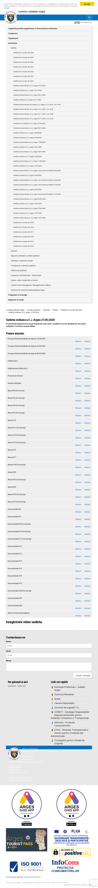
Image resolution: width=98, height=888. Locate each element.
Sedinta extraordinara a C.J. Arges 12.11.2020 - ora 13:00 (33, 109)
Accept (87, 3)
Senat (57, 698)
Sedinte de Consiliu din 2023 (23, 67)
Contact (65, 883)
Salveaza (87, 341)
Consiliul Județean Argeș (15, 310)
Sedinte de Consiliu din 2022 (23, 72)
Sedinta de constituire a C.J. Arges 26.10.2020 (29, 123)
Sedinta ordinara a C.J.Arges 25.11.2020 (27, 100)
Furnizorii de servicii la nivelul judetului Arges (28, 290)
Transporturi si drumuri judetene (23, 265)
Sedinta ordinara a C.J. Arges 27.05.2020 (27, 166)
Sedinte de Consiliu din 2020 (23, 81)
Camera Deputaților (64, 703)
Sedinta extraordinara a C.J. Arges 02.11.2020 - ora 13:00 (33, 114)
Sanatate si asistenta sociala (22, 260)
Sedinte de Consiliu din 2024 (23, 62)
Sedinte (13, 48)
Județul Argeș (16, 883)
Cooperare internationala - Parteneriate (26, 275)
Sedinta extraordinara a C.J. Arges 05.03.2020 (29, 199)
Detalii (6, 8)
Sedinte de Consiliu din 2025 (23, 57)
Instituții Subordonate (43, 883)
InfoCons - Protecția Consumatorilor (64, 724)
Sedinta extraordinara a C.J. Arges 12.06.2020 (29, 161)
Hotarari (14, 251)
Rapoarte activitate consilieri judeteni (25, 256)
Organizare (13, 38)
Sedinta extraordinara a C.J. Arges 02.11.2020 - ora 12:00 (33, 119)
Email (8, 651)
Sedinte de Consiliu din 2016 (23, 237)
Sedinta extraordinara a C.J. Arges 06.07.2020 (29, 152)
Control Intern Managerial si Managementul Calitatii (31, 285)
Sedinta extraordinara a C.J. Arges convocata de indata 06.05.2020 (37, 170)
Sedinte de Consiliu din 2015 (23, 241)
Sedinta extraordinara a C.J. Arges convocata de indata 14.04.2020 (37, 180)
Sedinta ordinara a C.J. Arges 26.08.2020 (27, 137)
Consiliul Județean (34, 310)
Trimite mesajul (82, 675)
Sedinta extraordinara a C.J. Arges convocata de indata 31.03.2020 (37, 185)
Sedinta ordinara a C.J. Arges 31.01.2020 (27, 213)
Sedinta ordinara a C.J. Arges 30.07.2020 (27, 147)
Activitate (12, 43)
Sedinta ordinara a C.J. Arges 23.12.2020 (27, 90)
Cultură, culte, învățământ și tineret (24, 280)
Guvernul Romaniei (64, 694)
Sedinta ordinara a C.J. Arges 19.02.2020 (27, 203)
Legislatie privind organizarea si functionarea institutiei (32, 28)
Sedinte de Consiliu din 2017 (23, 232)
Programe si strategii (17, 295)
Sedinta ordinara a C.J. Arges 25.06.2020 (27, 156)
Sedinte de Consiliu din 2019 (23, 222)
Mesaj (8, 660)
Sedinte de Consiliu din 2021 (23, 76)
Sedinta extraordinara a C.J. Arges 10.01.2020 (29, 218)
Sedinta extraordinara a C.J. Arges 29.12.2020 (29, 85)
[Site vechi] (22, 686)
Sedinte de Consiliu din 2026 (23, 53)
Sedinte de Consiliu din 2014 (23, 246)
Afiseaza (78, 341)
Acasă (8, 883)
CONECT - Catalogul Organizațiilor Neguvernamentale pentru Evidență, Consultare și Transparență (70, 714)
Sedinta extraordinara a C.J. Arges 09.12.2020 (29, 95)
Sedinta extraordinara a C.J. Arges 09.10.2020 (29, 128)
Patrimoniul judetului (19, 270)
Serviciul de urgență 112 (66, 707)
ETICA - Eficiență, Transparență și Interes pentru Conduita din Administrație (69, 732)
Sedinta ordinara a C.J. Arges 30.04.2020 (27, 175)
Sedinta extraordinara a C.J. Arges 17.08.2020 (29, 142)
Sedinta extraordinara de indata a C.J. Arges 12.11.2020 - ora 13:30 (36, 104)
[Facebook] (12, 686)
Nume (8, 641)
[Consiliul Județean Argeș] (10, 12)
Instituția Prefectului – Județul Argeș (69, 689)
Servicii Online (56, 883)
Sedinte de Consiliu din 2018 (23, 227)
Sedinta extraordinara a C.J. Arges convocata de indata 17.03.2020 (37, 194)
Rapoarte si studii (16, 300)
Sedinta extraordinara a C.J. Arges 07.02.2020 (29, 208)
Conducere (13, 33)
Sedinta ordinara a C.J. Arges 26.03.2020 (27, 189)
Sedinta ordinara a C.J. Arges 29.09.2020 (27, 133)
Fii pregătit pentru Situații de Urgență (69, 742)
